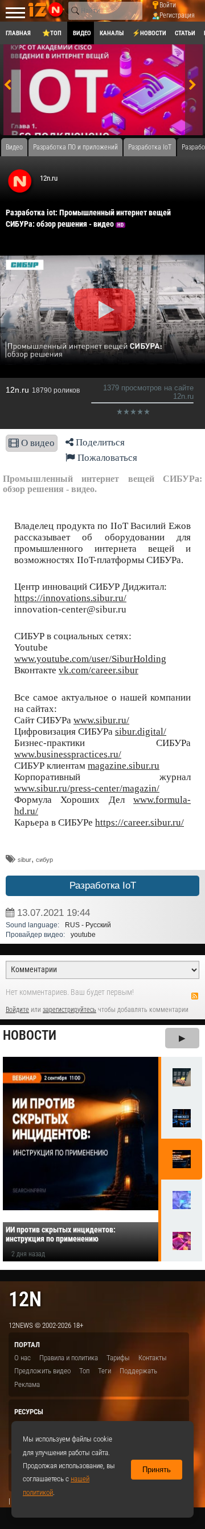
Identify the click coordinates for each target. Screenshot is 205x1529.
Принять (156, 1469)
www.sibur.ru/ (101, 720)
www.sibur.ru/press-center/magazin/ (86, 788)
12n (25, 1299)
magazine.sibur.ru (123, 765)
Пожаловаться (106, 457)
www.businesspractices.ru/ (67, 754)
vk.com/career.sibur (98, 670)
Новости (29, 1035)
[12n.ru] (20, 182)
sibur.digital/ (140, 731)
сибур (44, 859)
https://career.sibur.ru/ (139, 822)
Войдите (17, 1010)
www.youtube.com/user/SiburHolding (90, 658)
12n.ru (49, 178)
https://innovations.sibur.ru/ (70, 598)
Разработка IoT (102, 885)
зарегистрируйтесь (69, 1010)
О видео (37, 443)
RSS (194, 996)
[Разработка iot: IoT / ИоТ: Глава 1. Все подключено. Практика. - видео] (103, 92)
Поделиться (99, 442)
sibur (24, 859)
